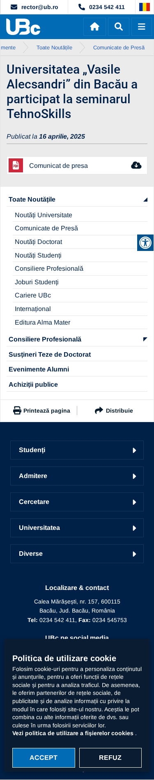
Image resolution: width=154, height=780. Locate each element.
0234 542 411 (107, 7)
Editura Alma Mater (42, 322)
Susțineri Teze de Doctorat (50, 354)
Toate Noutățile (32, 199)
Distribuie (119, 410)
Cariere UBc (33, 295)
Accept (43, 757)
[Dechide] (118, 27)
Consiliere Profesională (49, 268)
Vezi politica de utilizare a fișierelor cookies (73, 733)
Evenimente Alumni (39, 369)
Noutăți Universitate (43, 214)
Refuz (110, 757)
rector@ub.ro (39, 7)
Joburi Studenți (37, 282)
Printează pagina (46, 410)
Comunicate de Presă (46, 228)
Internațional (33, 308)
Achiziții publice (33, 384)
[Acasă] (94, 27)
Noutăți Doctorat (38, 241)
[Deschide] (141, 27)
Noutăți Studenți (38, 255)
